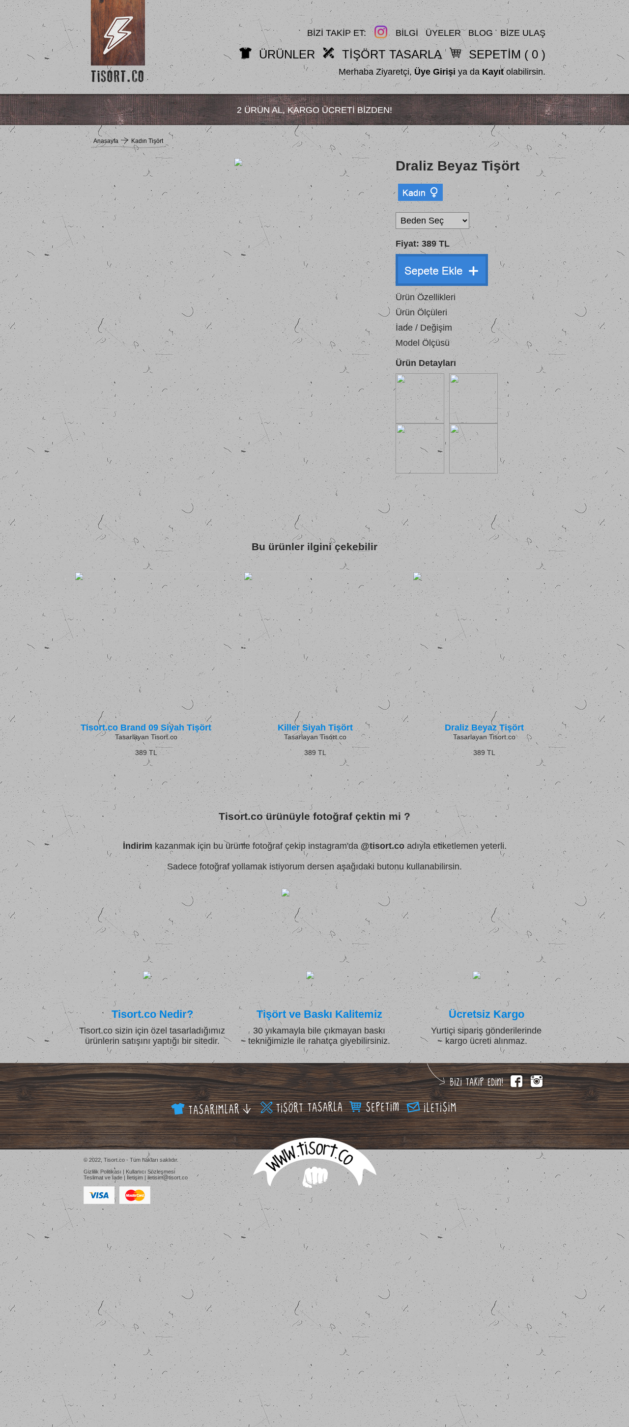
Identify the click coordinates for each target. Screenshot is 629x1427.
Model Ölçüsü (423, 343)
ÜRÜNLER (287, 54)
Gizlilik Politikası (102, 1172)
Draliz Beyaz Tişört (484, 727)
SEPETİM (495, 54)
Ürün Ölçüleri (421, 312)
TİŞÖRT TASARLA (392, 54)
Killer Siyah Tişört (315, 727)
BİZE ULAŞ (522, 33)
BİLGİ (407, 33)
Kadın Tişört (147, 141)
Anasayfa (105, 141)
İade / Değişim (424, 328)
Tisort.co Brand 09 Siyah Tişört (146, 727)
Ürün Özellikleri (426, 297)
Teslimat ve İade (103, 1177)
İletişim (135, 1177)
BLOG (480, 33)
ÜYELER (443, 33)
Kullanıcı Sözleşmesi (150, 1172)
